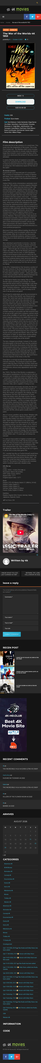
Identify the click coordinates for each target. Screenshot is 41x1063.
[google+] (38, 17)
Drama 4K (6, 883)
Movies (8, 22)
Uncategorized (7, 944)
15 (30, 839)
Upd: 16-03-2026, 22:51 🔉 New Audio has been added (19, 963)
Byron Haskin (15, 118)
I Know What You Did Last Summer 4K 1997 (9, 574)
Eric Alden (8, 124)
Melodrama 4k (8, 890)
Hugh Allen (16, 126)
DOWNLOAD (20, 102)
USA (11, 115)
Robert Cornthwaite (10, 130)
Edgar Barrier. (33, 122)
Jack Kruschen (25, 126)
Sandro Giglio (29, 130)
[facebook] (27, 17)
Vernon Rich (8, 132)
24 (5, 847)
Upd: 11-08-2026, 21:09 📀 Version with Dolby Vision (18, 954)
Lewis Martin (15, 128)
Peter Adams (31, 128)
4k (9, 39)
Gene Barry (15, 124)
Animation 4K (7, 871)
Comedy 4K (7, 875)
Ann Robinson (12, 122)
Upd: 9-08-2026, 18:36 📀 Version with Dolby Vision (18, 990)
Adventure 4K (7, 864)
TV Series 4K (7, 940)
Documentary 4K (8, 879)
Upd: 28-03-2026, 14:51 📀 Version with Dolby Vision (18, 973)
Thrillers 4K (13, 30)
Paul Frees (23, 128)
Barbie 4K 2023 (8, 806)
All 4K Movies (7, 867)
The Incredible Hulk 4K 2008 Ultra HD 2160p (20, 769)
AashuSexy (6, 775)
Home (2, 22)
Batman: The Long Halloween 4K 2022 (32, 574)
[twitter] (32, 17)
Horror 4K (6, 886)
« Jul (4, 855)
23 (35, 843)
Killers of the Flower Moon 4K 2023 (17, 797)
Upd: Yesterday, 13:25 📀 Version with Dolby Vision (18, 998)
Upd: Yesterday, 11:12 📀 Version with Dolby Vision (18, 994)
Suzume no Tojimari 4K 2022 (14, 778)
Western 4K (7, 902)
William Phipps (16, 132)
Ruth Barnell (20, 130)
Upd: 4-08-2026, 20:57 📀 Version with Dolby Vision (18, 983)
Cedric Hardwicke (22, 122)
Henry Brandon (23, 124)
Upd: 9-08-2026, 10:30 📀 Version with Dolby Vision (18, 986)
